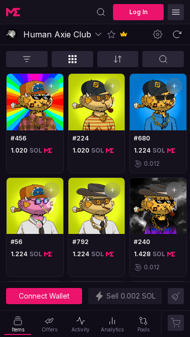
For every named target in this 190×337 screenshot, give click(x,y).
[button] (111, 34)
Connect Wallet (44, 296)
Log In (138, 12)
